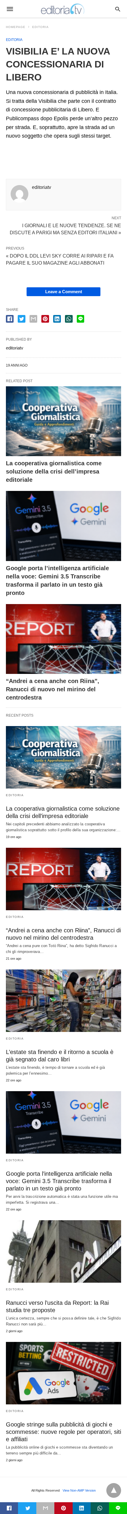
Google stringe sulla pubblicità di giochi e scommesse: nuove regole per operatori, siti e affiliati (63, 1431)
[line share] (80, 319)
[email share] (33, 319)
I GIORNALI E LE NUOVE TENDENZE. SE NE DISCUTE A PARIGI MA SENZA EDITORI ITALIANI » (65, 228)
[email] (45, 1508)
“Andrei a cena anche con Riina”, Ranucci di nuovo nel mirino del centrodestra (52, 689)
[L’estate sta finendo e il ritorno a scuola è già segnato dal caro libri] (63, 1000)
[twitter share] (21, 319)
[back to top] (113, 1490)
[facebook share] (10, 319)
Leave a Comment (63, 291)
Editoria (40, 27)
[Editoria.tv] (63, 9)
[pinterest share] (45, 319)
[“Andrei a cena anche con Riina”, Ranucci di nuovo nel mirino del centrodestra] (63, 639)
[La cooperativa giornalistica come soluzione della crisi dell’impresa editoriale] (63, 421)
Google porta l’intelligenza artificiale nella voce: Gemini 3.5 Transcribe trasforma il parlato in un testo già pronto (59, 1181)
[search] (117, 9)
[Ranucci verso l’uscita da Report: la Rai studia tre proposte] (63, 1251)
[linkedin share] (57, 319)
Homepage (15, 27)
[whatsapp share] (69, 319)
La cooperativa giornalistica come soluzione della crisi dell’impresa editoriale (54, 471)
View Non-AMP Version (79, 1490)
